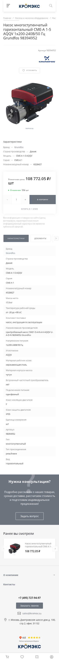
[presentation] (56, 238)
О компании (10, 575)
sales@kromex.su (31, 613)
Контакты (9, 584)
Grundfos (18, 147)
